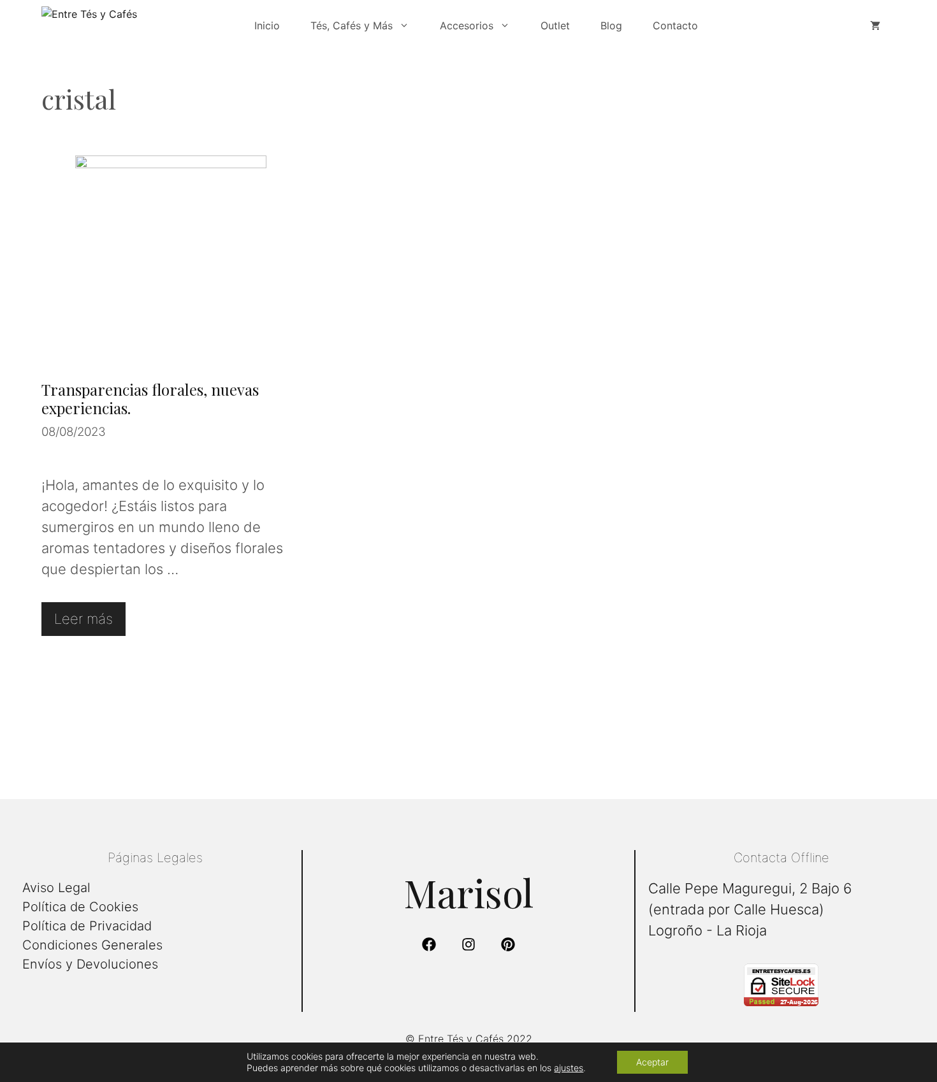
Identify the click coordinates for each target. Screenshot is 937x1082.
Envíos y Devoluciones (90, 964)
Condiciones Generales (92, 945)
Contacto (675, 25)
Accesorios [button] (466, 25)
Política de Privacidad (87, 926)
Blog (611, 25)
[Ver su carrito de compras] (875, 25)
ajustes (568, 1067)
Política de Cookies (80, 906)
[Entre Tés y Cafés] (137, 25)
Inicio (267, 25)
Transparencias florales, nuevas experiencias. (150, 398)
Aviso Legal (56, 887)
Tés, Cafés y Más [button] (351, 25)
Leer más (83, 618)
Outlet (555, 25)
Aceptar (652, 1062)
